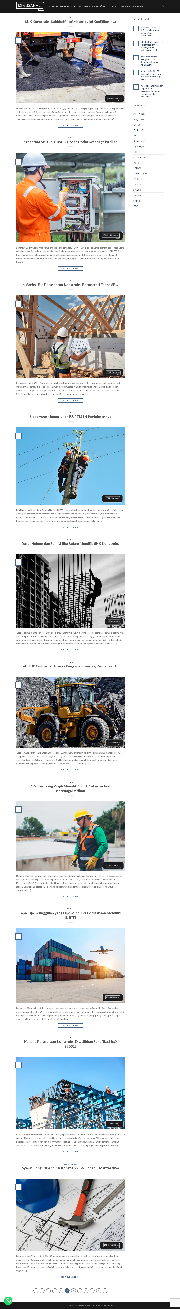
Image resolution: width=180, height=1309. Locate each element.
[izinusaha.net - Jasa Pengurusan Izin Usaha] (30, 6)
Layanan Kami (63, 6)
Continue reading (70, 126)
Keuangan (138, 141)
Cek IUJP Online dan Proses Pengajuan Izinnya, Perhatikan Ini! (71, 666)
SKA (135, 190)
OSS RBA (137, 157)
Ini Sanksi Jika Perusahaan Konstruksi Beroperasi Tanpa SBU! (71, 284)
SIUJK (136, 179)
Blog (66, 1164)
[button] (8, 1301)
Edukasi (70, 18)
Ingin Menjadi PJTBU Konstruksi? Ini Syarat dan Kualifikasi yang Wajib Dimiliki (151, 75)
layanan (137, 146)
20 (98, 1290)
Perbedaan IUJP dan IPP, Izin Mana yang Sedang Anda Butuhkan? (150, 31)
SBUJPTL (138, 173)
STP (135, 200)
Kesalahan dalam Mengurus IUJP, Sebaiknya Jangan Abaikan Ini (149, 60)
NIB (135, 151)
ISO (135, 135)
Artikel (78, 6)
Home (51, 6)
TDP (135, 206)
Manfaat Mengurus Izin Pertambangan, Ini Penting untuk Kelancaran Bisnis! (152, 46)
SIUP (135, 184)
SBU (135, 168)
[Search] (163, 6)
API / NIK (138, 113)
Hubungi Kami (91, 6)
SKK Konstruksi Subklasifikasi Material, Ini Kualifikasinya (70, 21)
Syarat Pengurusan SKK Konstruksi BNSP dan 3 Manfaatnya (70, 1168)
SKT (135, 195)
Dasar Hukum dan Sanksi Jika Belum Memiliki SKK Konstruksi (70, 543)
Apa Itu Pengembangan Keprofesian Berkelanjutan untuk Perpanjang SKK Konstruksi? (152, 91)
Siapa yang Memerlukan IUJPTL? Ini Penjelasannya (70, 416)
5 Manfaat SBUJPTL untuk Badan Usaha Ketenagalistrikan (70, 142)
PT (134, 162)
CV (135, 124)
